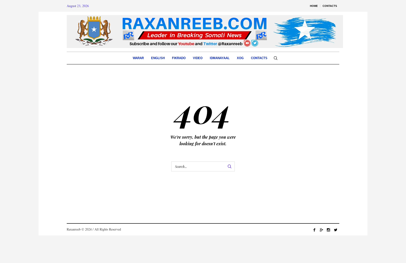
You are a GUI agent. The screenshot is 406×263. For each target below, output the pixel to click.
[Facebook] (314, 230)
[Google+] (321, 230)
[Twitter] (335, 230)
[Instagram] (328, 230)
